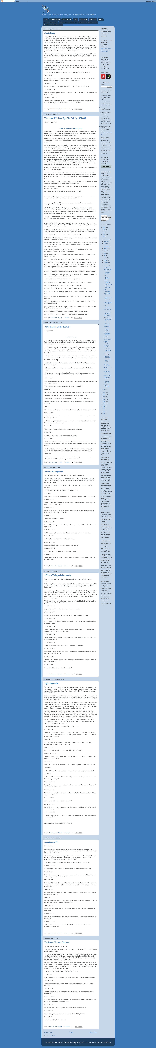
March (105, 260)
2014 (104, 406)
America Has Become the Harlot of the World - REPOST (107, 359)
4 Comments (67, 1026)
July (105, 250)
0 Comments (67, 933)
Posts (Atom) (54, 1035)
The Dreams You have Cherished (56, 942)
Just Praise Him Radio (55, 19)
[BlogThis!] (77, 109)
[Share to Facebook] (80, 109)
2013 (104, 408)
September (106, 246)
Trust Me (106, 337)
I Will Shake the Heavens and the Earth (107, 319)
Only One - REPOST (106, 385)
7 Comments (67, 109)
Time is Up (106, 354)
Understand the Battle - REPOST (57, 327)
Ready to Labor (107, 375)
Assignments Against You (107, 372)
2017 (104, 399)
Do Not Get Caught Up (53, 471)
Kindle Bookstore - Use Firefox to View (88, 22)
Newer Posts (48, 1032)
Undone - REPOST (106, 306)
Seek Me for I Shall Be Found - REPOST (107, 329)
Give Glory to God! (66, 19)
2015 (104, 404)
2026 (104, 227)
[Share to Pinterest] (81, 109)
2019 (104, 394)
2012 (104, 411)
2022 (104, 237)
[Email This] (75, 109)
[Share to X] (78, 109)
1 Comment (66, 317)
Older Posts (93, 1032)
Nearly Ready (49, 33)
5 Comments (67, 566)
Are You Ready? (107, 339)
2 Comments (67, 462)
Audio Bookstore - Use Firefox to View (53, 24)
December (106, 239)
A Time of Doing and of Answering (57, 575)
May (105, 255)
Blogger (78, 1044)
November (106, 241)
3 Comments (67, 832)
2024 (104, 232)
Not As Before (107, 315)
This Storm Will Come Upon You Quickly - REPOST (65, 118)
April (105, 258)
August (106, 248)
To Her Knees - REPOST (107, 333)
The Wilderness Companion (50, 22)
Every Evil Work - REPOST (108, 302)
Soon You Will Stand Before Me (107, 350)
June (105, 253)
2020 (104, 392)
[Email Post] (72, 109)
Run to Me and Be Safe (107, 312)
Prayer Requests (83, 19)
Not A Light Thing (106, 345)
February (106, 262)
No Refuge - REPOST (106, 381)
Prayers (75, 19)
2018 (104, 397)
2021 (104, 389)
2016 (104, 401)
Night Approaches (51, 683)
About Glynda (93, 19)
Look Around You (51, 842)
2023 (104, 234)
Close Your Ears (107, 309)
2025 (104, 229)
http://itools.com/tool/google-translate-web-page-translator (106, 49)
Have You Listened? (106, 364)
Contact (100, 19)
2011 (104, 413)
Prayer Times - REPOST (107, 323)
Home (46, 19)
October (106, 243)
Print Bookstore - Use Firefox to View (68, 22)
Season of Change (106, 342)
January (106, 265)
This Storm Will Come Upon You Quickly (70, 128)
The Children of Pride (107, 368)
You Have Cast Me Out (107, 378)
